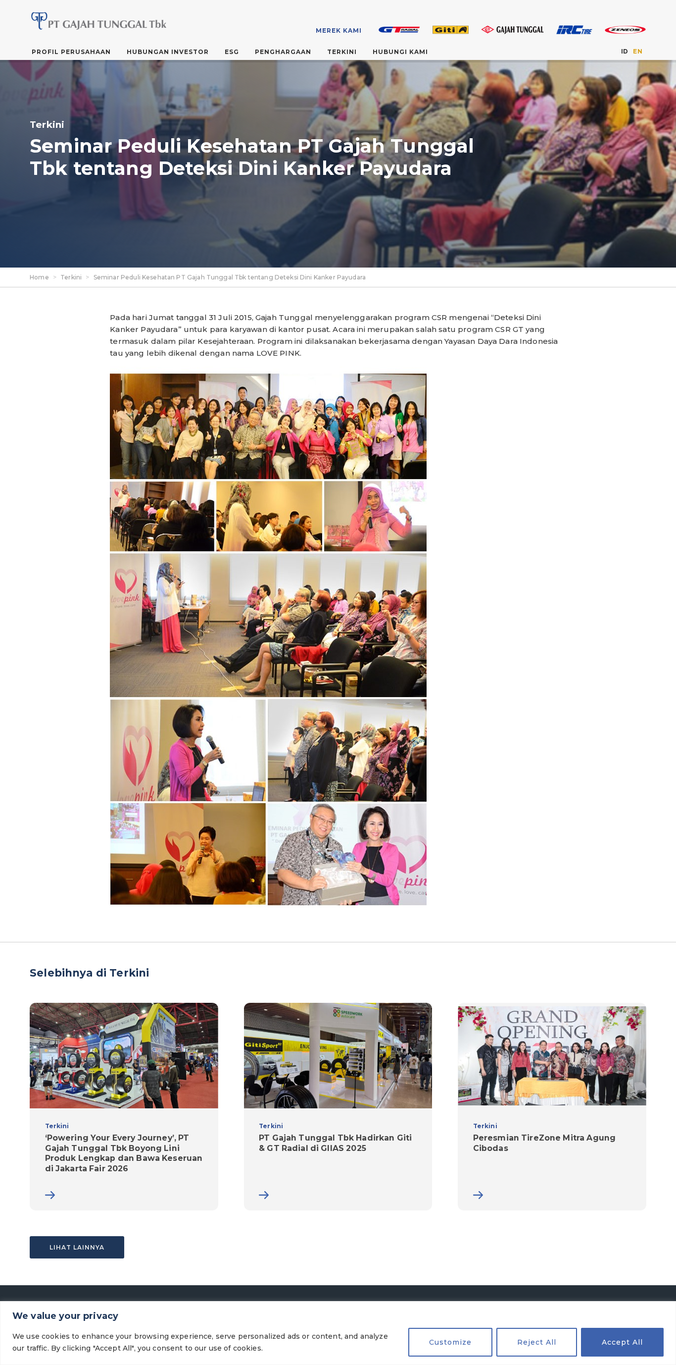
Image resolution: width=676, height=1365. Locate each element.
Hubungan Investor (168, 51)
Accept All (622, 1342)
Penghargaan (283, 51)
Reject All (536, 1342)
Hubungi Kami (400, 51)
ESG (232, 51)
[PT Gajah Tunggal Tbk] (97, 21)
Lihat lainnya (76, 1247)
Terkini (342, 51)
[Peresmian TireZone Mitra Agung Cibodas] (552, 1106)
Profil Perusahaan (71, 51)
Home (39, 277)
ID (624, 51)
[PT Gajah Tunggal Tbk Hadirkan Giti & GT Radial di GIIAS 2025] (338, 1106)
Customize (450, 1342)
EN (637, 51)
